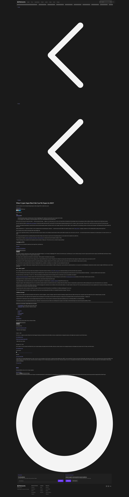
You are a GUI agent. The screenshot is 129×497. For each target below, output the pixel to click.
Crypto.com (57, 270)
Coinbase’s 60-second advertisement (22, 276)
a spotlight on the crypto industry (31, 223)
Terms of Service (48, 492)
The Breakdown (18, 318)
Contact (41, 490)
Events (32, 490)
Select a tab (18, 373)
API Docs (47, 487)
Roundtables (33, 492)
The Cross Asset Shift (19, 356)
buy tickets (18, 337)
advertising (20, 310)
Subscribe (60, 480)
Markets (19, 200)
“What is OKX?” (77, 228)
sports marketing (20, 313)
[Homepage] (21, 2)
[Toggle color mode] (113, 2)
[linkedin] (109, 486)
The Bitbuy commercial (54, 280)
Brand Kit (41, 492)
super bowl (20, 314)
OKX (19, 312)
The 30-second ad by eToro (70, 276)
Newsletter (18, 246)
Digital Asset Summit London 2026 (21, 339)
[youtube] (107, 486)
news (19, 103)
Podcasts (32, 487)
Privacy (47, 490)
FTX (53, 270)
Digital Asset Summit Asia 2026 (21, 327)
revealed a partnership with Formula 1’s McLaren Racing (34, 237)
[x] (111, 486)
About (41, 487)
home (19, 7)
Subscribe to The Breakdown (20, 248)
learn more (21, 337)
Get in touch (75, 480)
